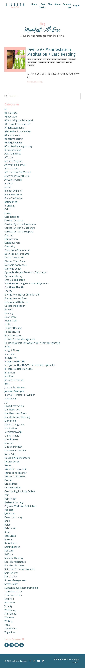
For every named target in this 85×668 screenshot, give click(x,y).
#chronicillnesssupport (17, 124)
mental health (32, 62)
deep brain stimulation (17, 250)
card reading (32, 59)
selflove (8, 554)
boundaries (10, 201)
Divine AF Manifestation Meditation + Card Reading (51, 52)
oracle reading (12, 487)
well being (10, 610)
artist (7, 187)
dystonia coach (12, 268)
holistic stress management (19, 339)
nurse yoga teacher (15, 472)
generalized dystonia (16, 302)
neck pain (9, 454)
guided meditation (14, 305)
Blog (50, 4)
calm (7, 209)
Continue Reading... (35, 82)
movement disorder (15, 450)
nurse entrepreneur (15, 469)
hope (7, 346)
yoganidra (10, 632)
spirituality (10, 576)
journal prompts (51, 59)
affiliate (8, 157)
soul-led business (14, 565)
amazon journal (13, 179)
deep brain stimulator (16, 253)
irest (7, 383)
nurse (7, 465)
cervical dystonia (13, 220)
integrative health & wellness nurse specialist (30, 365)
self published (12, 546)
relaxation (51, 62)
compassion (11, 239)
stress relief (60, 62)
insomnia (9, 354)
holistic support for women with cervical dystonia (32, 342)
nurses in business (14, 476)
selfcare (8, 550)
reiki (7, 520)
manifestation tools (15, 413)
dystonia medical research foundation (25, 272)
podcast (8, 509)
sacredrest (10, 543)
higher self (10, 320)
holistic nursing (13, 335)
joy (6, 402)
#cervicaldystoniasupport (18, 120)
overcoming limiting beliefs (19, 491)
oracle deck (10, 483)
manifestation (62, 59)
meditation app (13, 431)
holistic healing (13, 328)
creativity (41, 59)
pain (6, 494)
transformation (13, 591)
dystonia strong (13, 276)
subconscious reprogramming (21, 587)
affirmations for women (17, 172)
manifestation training (17, 417)
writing (8, 621)
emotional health (14, 287)
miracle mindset (13, 446)
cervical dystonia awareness (20, 224)
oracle (8, 480)
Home (34, 4)
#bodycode (10, 116)
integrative (10, 357)
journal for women (14, 387)
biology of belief (13, 190)
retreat (8, 539)
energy (8, 290)
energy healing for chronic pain (22, 294)
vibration (9, 602)
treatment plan (13, 595)
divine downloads (14, 257)
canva (7, 213)
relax (7, 524)
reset (7, 532)
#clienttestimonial (14, 127)
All (5, 109)
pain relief (10, 498)
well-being (10, 613)
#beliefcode (11, 112)
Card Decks (42, 6)
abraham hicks (12, 153)
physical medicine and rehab (20, 506)
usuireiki (9, 598)
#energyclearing (13, 138)
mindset (9, 443)
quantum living (13, 517)
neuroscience (11, 461)
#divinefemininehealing (17, 131)
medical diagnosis (14, 424)
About (58, 4)
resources (10, 535)
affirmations (11, 168)
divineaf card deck (14, 261)
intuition (9, 376)
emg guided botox (14, 279)
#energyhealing (13, 142)
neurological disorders (17, 457)
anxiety (8, 183)
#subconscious (12, 150)
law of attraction (14, 405)
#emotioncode (12, 135)
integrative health (14, 361)
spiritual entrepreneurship (19, 569)
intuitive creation (14, 380)
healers (8, 309)
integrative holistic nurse (18, 368)
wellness (69, 62)
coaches (9, 235)
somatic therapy (13, 558)
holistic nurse (12, 331)
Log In (76, 5)
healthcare (10, 316)
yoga (7, 624)
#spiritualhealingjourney (18, 146)
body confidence (13, 198)
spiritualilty (11, 572)
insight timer (11, 350)
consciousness (12, 242)
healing (8, 313)
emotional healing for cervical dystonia (26, 283)
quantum (9, 513)
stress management (15, 580)
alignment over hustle (16, 175)
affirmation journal (14, 164)
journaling (10, 398)
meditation (72, 59)
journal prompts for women (19, 394)
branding (9, 205)
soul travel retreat (15, 561)
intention (9, 372)
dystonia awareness (15, 264)
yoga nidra (31, 65)
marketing (10, 420)
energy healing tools (15, 298)
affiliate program (13, 161)
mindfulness (42, 62)
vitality (8, 606)
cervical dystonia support (18, 231)
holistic (8, 324)
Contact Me (67, 6)
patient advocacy (13, 502)
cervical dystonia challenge (19, 227)
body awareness (13, 194)
